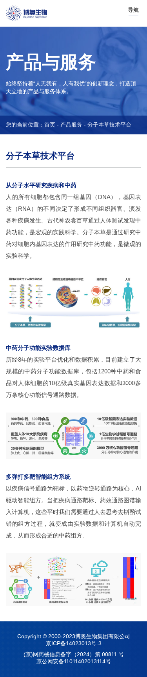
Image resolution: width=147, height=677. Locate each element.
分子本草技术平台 (109, 124)
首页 (49, 124)
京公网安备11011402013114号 (73, 661)
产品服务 (71, 124)
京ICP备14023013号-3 (74, 643)
